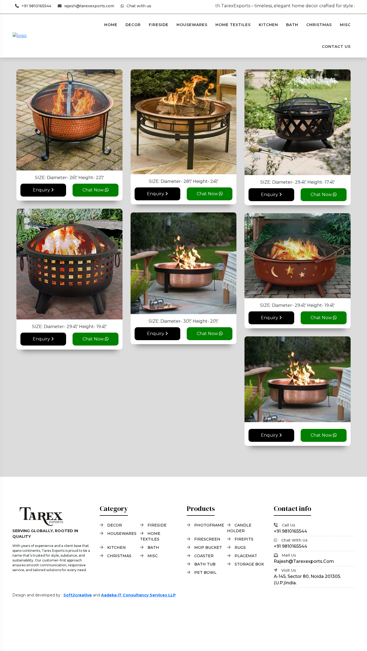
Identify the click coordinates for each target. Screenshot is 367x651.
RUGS (240, 547)
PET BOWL (205, 572)
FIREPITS (244, 539)
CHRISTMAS (319, 24)
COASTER (204, 555)
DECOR (133, 24)
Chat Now (93, 190)
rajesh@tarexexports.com (89, 5)
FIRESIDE (158, 24)
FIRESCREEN (207, 539)
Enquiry (42, 190)
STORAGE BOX (249, 564)
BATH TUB (204, 564)
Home (110, 24)
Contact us (336, 46)
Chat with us (139, 5)
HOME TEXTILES (233, 24)
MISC (345, 24)
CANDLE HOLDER (239, 528)
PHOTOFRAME (209, 525)
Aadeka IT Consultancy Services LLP (138, 595)
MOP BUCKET (208, 547)
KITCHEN (268, 24)
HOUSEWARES (192, 24)
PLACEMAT (246, 555)
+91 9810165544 (36, 5)
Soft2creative (77, 595)
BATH (292, 24)
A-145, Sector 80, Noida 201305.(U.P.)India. (307, 576)
